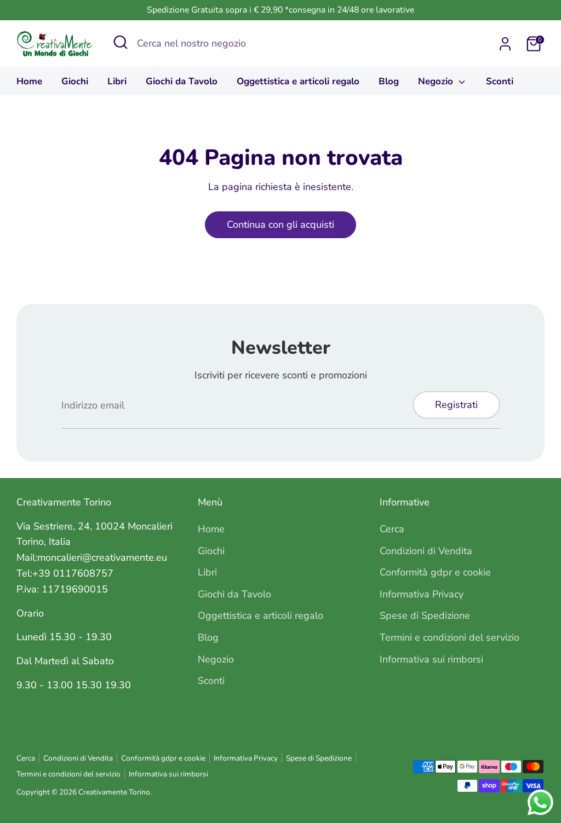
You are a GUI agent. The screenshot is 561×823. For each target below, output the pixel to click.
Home (29, 81)
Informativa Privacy (421, 594)
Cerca (392, 529)
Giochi (74, 81)
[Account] (505, 44)
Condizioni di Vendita (426, 550)
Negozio (437, 81)
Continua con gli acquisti (280, 224)
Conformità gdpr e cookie (435, 572)
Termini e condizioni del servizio (449, 637)
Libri (117, 81)
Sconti (499, 81)
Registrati (456, 404)
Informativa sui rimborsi (431, 659)
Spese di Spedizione (425, 615)
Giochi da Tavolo (181, 81)
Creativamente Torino (114, 792)
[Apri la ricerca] (120, 42)
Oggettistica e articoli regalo (298, 81)
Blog (389, 81)
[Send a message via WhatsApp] (540, 802)
